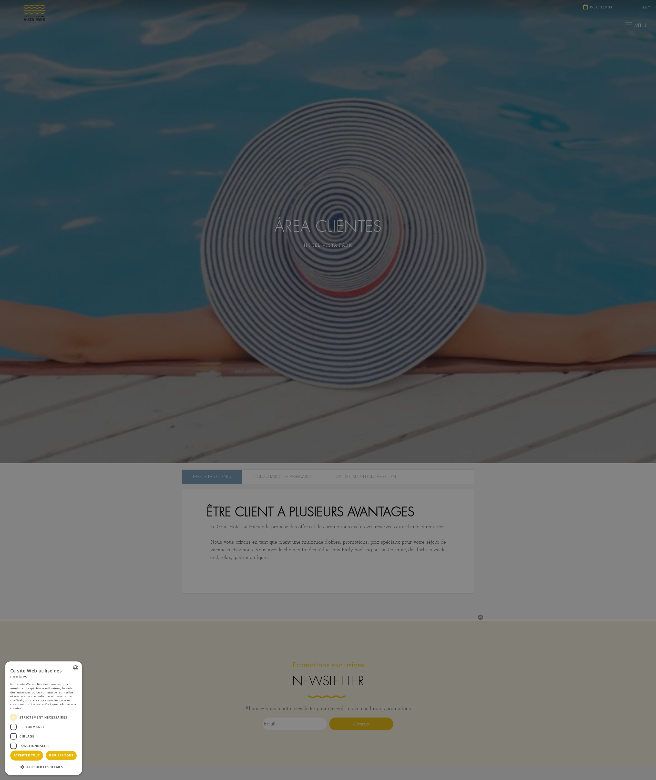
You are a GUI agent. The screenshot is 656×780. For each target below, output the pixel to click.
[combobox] (75, 667)
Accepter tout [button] (27, 755)
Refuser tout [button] (61, 755)
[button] (43, 767)
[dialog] (43, 718)
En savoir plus (33, 708)
